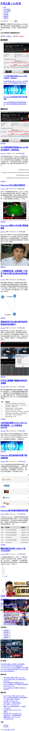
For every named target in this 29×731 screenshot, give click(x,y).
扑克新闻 (3, 181)
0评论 (22, 188)
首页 (5, 7)
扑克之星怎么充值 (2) (6, 664)
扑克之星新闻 (7, 11)
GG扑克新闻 (7, 9)
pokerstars (3, 153)
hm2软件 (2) (15, 664)
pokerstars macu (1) (6, 667)
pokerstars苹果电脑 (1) (16, 667)
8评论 (23, 231)
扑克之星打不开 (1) (17, 669)
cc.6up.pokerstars (15, 697)
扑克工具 (6, 13)
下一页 (5, 576)
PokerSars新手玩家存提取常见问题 (14, 510)
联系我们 (6, 18)
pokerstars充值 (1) (7, 669)
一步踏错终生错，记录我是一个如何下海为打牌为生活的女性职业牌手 (14, 273)
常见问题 (6, 14)
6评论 (22, 153)
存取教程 (6, 630)
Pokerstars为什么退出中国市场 (13, 185)
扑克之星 (6, 726)
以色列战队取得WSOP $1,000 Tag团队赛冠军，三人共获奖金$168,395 (14, 425)
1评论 (23, 279)
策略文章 (6, 16)
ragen (15, 706)
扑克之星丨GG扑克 (11, 3)
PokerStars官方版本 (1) (9, 671)
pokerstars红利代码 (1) (7, 665)
